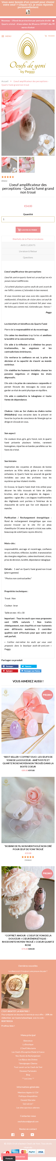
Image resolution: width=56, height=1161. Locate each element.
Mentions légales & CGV (28, 1091)
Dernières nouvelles (28, 964)
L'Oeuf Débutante (28, 1046)
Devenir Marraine (28, 1098)
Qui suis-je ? (28, 1102)
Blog (28, 1073)
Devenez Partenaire (28, 1069)
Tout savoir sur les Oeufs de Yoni (28, 1065)
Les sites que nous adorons (28, 1106)
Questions (28, 255)
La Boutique (28, 1043)
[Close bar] (54, 2)
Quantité (28, 212)
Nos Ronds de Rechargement (28, 1054)
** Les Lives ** (28, 1077)
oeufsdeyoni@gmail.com (28, 1120)
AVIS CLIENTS (28, 243)
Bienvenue (28, 1039)
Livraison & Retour (28, 249)
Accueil (4, 79)
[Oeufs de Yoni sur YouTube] (32, 1133)
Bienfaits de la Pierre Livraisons (28, 237)
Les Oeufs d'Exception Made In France (28, 1050)
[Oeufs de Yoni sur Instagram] (22, 1133)
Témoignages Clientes (28, 1062)
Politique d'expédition (28, 1094)
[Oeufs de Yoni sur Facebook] (13, 1133)
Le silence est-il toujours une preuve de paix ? (28, 969)
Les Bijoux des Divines (28, 1058)
